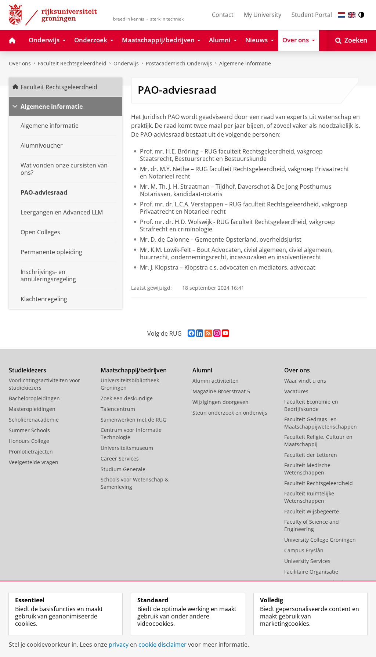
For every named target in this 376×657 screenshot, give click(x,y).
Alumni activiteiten (215, 380)
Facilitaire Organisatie (311, 571)
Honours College (29, 440)
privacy (119, 644)
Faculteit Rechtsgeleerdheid (72, 63)
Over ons (20, 63)
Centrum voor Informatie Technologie (131, 433)
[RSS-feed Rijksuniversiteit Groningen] (208, 333)
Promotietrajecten (31, 451)
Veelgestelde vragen (33, 462)
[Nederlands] (341, 15)
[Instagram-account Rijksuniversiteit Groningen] (216, 333)
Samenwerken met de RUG (133, 419)
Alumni (202, 370)
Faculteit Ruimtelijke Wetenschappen (309, 497)
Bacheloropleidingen (34, 398)
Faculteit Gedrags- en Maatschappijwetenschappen (320, 423)
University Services (307, 560)
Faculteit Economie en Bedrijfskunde (311, 405)
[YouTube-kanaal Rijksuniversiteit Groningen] (225, 333)
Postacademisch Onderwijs (179, 63)
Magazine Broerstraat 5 (221, 391)
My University (262, 15)
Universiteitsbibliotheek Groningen (130, 384)
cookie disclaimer (162, 644)
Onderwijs (126, 63)
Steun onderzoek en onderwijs (229, 412)
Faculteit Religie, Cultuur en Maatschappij (318, 440)
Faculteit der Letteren (310, 454)
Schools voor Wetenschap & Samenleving (135, 483)
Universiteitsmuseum (127, 447)
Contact (223, 15)
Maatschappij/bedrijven (134, 370)
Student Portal (312, 15)
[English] (351, 15)
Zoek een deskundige (127, 398)
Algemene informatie (245, 63)
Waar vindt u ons (305, 380)
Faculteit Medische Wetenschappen (307, 469)
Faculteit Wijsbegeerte (311, 511)
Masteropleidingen (32, 408)
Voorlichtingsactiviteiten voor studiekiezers (44, 384)
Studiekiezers (27, 370)
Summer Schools (29, 430)
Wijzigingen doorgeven (220, 401)
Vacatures (296, 391)
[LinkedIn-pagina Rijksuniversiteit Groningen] (199, 333)
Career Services (120, 458)
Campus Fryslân (303, 550)
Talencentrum (118, 408)
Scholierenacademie (34, 419)
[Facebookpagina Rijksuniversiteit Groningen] (191, 333)
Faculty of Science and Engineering (311, 525)
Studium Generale (123, 469)
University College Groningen (320, 539)
